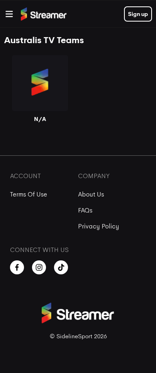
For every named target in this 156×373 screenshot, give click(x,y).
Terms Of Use (28, 194)
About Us (91, 194)
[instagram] (39, 267)
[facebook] (17, 267)
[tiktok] (61, 267)
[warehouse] (9, 14)
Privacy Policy (98, 226)
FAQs (85, 210)
